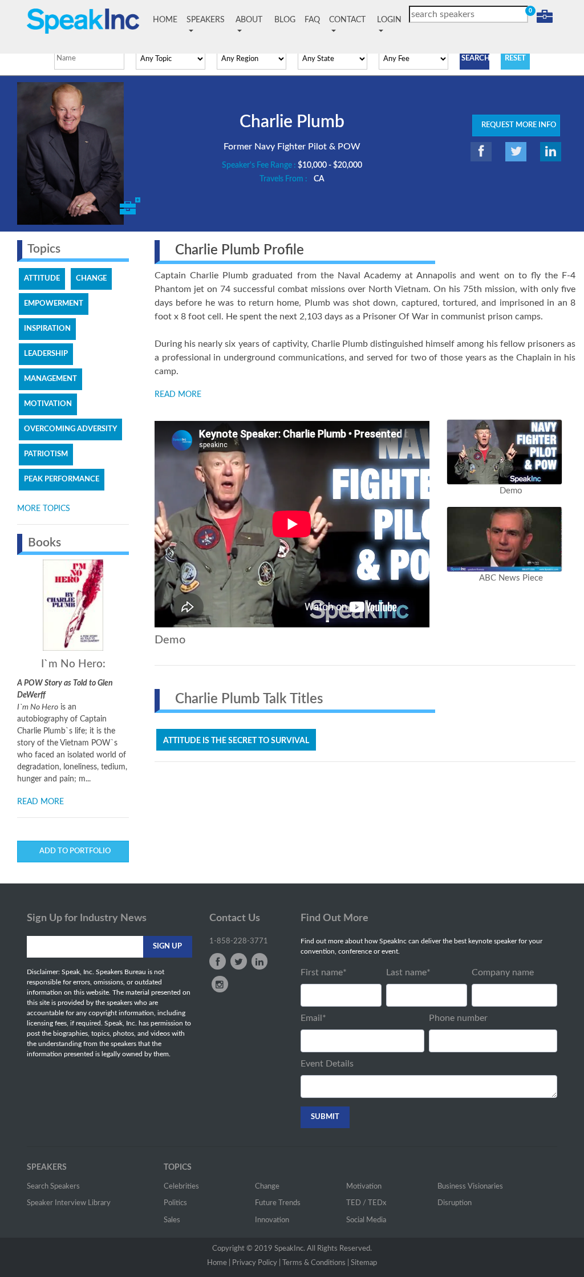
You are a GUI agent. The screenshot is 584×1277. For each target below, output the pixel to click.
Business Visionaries (470, 1186)
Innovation (272, 1220)
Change (267, 1186)
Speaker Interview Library (69, 1203)
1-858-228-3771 (238, 941)
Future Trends (278, 1203)
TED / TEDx (366, 1203)
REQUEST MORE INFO (516, 125)
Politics (175, 1203)
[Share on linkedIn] (550, 151)
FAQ (312, 20)
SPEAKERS (205, 20)
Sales (172, 1220)
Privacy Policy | (256, 1263)
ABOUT (249, 20)
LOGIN (389, 20)
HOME (167, 20)
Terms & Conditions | (315, 1263)
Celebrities (181, 1186)
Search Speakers (53, 1186)
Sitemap (364, 1263)
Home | (218, 1263)
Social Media (366, 1220)
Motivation (364, 1186)
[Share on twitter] (515, 151)
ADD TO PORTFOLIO (73, 851)
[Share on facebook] (481, 151)
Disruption (454, 1203)
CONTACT (347, 20)
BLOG (284, 20)
